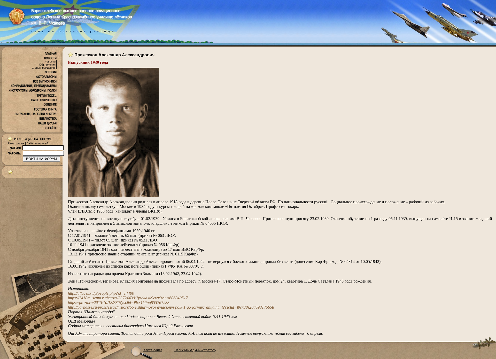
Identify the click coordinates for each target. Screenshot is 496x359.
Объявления (47, 64)
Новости (50, 61)
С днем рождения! (44, 67)
